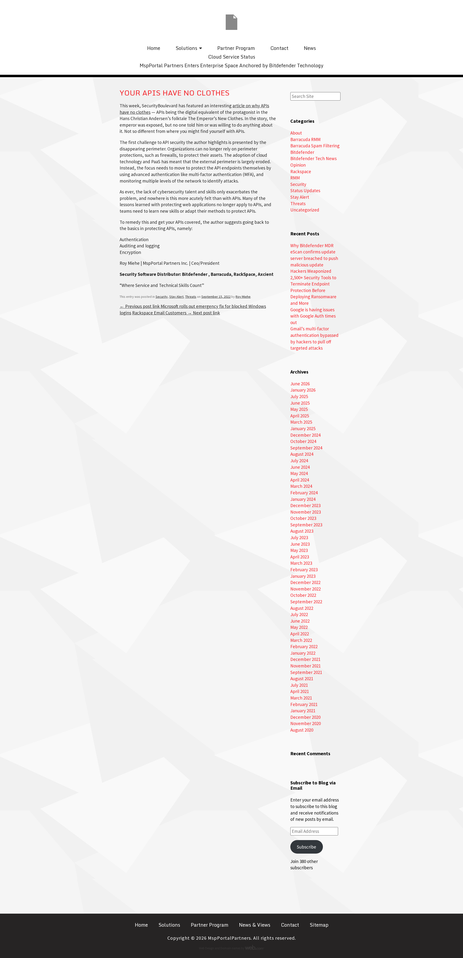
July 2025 (299, 396)
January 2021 (302, 710)
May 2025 (299, 409)
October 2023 (303, 518)
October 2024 (303, 441)
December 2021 (305, 659)
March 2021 (301, 698)
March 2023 (301, 563)
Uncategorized (304, 210)
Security (162, 296)
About (296, 133)
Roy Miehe (243, 296)
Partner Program (236, 48)
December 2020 (305, 717)
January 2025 (302, 428)
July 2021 (299, 685)
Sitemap (319, 925)
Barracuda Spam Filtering (315, 146)
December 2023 (305, 505)
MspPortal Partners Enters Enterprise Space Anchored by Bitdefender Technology (231, 65)
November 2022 (305, 589)
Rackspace (300, 171)
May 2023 (299, 550)
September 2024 (306, 448)
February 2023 (304, 569)
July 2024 (299, 460)
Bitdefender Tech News (313, 158)
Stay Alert (176, 296)
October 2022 (303, 595)
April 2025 (299, 416)
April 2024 (299, 480)
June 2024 (300, 467)
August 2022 (301, 608)
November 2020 (305, 723)
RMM (295, 178)
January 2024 (302, 499)
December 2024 (305, 435)
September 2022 (306, 602)
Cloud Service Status (231, 57)
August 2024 (301, 454)
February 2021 (304, 704)
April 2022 (299, 634)
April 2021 (299, 691)
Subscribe (306, 847)
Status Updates (305, 190)
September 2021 (306, 672)
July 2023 (299, 537)
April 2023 (299, 557)
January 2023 (302, 576)
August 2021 (301, 678)
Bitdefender (302, 152)
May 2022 (299, 627)
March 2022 (301, 640)
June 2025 (300, 403)
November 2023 (305, 512)
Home (153, 48)
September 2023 (306, 525)
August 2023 (301, 531)
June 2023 (300, 544)
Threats (190, 296)
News (310, 48)
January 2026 (302, 390)
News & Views (254, 925)
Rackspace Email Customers (176, 313)
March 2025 (301, 422)
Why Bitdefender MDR (312, 245)
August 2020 (301, 730)
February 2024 (304, 493)
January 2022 (302, 653)
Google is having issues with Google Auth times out (313, 316)
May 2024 (299, 473)
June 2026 (300, 384)
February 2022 (304, 646)
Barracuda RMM (305, 139)
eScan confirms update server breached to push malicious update (314, 258)
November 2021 (305, 666)
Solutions (186, 48)
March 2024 (301, 486)
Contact (279, 48)
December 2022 (305, 582)
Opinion (298, 165)
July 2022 (299, 614)
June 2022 (300, 621)
